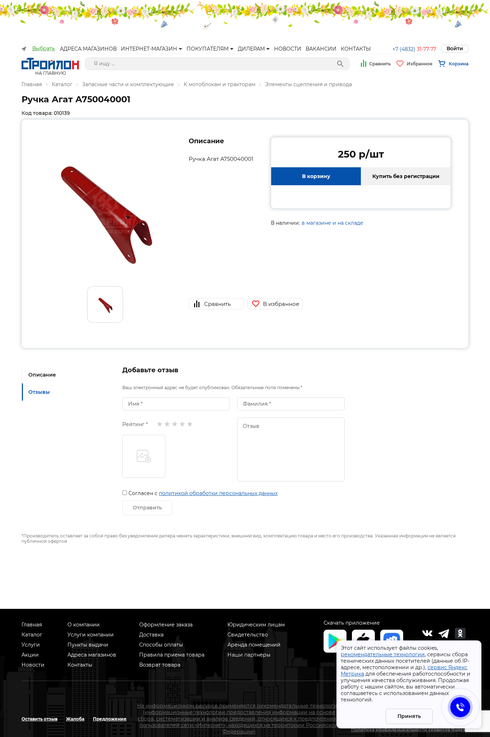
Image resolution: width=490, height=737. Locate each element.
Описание (42, 375)
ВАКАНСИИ (321, 49)
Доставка (151, 634)
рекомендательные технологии (383, 654)
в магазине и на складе (332, 223)
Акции (30, 655)
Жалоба (75, 719)
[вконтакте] (427, 633)
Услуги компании (90, 634)
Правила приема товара (171, 655)
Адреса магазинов (91, 655)
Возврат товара (159, 665)
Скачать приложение (352, 623)
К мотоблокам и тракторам (219, 84)
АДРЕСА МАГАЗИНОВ (88, 49)
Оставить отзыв (39, 719)
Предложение (110, 719)
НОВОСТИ (287, 49)
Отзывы (39, 392)
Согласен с (203, 493)
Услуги (31, 645)
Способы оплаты (161, 645)
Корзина (458, 63)
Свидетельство (247, 634)
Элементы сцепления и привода (308, 84)
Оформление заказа (166, 624)
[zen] (443, 633)
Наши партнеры (248, 655)
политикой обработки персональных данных (218, 493)
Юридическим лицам (256, 624)
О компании (83, 624)
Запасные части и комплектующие (128, 84)
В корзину (316, 176)
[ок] (460, 633)
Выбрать (43, 49)
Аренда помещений (254, 645)
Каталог (62, 84)
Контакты (79, 665)
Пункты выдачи (87, 645)
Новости (33, 665)
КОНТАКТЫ (356, 49)
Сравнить (380, 63)
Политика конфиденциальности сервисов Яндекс (409, 729)
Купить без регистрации (405, 176)
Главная (32, 84)
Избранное (420, 63)
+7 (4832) (414, 49)
